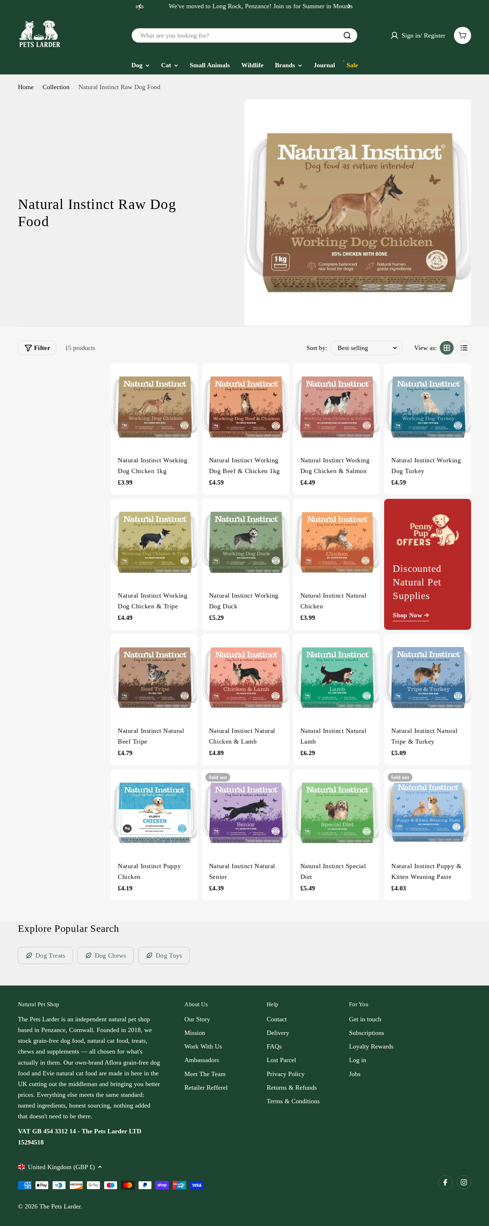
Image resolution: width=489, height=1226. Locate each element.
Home (26, 87)
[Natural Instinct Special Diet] (336, 812)
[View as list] (464, 348)
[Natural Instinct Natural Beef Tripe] (154, 677)
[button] (140, 6)
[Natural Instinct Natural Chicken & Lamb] (245, 677)
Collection (56, 87)
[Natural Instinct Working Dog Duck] (245, 542)
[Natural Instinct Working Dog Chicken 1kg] (154, 407)
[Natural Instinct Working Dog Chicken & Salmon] (336, 407)
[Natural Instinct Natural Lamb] (336, 677)
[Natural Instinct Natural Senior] (245, 812)
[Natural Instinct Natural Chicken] (336, 542)
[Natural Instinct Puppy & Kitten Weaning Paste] (427, 812)
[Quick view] (188, 378)
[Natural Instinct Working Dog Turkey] (427, 407)
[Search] (347, 35)
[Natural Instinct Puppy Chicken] (154, 812)
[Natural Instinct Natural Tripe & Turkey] (427, 677)
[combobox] (244, 35)
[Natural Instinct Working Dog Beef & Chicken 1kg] (245, 407)
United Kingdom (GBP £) (61, 1167)
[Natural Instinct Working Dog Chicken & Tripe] (154, 542)
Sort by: (316, 347)
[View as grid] (447, 348)
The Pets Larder (60, 1206)
